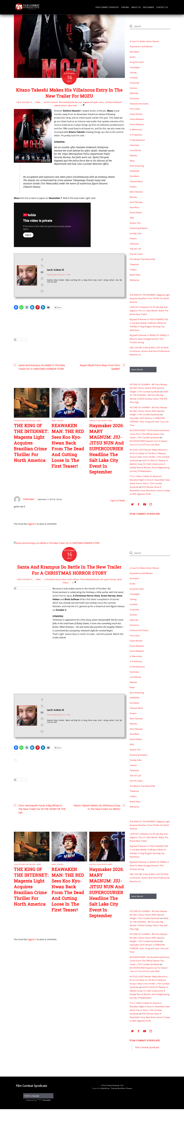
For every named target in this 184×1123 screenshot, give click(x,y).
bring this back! (137, 62)
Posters (133, 186)
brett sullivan (73, 579)
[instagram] (150, 504)
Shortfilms (134, 207)
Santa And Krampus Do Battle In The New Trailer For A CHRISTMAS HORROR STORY (41, 366)
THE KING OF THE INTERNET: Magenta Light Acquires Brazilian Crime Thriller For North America (31, 443)
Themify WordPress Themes (121, 1088)
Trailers (133, 269)
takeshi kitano (60, 105)
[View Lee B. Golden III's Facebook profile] (42, 259)
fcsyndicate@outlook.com (56, 275)
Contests (134, 77)
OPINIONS (134, 171)
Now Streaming (137, 165)
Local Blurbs (135, 150)
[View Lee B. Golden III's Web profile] (42, 285)
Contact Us (162, 7)
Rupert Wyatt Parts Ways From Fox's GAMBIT (100, 366)
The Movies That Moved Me (142, 259)
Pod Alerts (134, 176)
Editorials (134, 93)
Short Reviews (136, 202)
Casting (133, 72)
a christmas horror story (55, 579)
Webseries (134, 280)
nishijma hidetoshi (113, 102)
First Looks (135, 108)
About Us (136, 7)
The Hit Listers (136, 254)
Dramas (133, 88)
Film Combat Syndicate (107, 7)
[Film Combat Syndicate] (27, 10)
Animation (134, 51)
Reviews (133, 197)
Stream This (135, 223)
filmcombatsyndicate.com (70, 102)
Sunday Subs (136, 233)
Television (134, 243)
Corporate (134, 82)
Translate (46, 1100)
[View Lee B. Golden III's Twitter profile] (42, 266)
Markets (133, 155)
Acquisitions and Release (25, 421)
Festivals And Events (98, 421)
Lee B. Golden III (24, 102)
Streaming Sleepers (138, 228)
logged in (32, 523)
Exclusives (134, 98)
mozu (101, 102)
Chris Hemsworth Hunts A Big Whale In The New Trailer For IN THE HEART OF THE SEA (41, 809)
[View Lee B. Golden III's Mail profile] (42, 291)
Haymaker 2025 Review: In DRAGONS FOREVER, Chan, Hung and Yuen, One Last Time (149, 422)
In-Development (137, 140)
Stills (132, 217)
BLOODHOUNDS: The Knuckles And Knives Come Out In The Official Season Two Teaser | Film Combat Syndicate (149, 434)
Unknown (28, 499)
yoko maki (72, 105)
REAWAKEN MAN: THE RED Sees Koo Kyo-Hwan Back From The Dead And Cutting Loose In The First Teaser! (68, 446)
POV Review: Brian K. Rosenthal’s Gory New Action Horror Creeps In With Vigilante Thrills (150, 490)
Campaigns (135, 67)
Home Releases (137, 119)
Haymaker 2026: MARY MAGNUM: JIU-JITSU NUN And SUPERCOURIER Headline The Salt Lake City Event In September (106, 449)
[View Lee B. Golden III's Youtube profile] (42, 272)
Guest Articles (136, 114)
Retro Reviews (136, 191)
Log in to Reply (117, 500)
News (37, 102)
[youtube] (144, 504)
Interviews (134, 145)
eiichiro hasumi (51, 102)
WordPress (105, 1088)
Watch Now (135, 274)
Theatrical (134, 264)
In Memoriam (136, 129)
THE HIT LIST (135, 248)
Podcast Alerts (136, 181)
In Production (136, 134)
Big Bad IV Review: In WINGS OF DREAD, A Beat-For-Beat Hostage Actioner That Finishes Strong (149, 339)
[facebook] (138, 504)
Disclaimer (148, 7)
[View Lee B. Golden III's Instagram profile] (42, 278)
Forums (125, 7)
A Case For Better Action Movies (144, 41)
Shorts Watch (136, 212)
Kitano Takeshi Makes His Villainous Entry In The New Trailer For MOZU (69, 93)
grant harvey (110, 579)
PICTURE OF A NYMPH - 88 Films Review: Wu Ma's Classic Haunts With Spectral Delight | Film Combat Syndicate (148, 388)
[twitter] (132, 504)
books (132, 57)
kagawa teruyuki (90, 102)
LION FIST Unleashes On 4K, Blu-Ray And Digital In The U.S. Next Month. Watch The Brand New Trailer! (149, 311)
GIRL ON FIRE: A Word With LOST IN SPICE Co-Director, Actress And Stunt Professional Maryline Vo (150, 351)
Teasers (60, 421)
